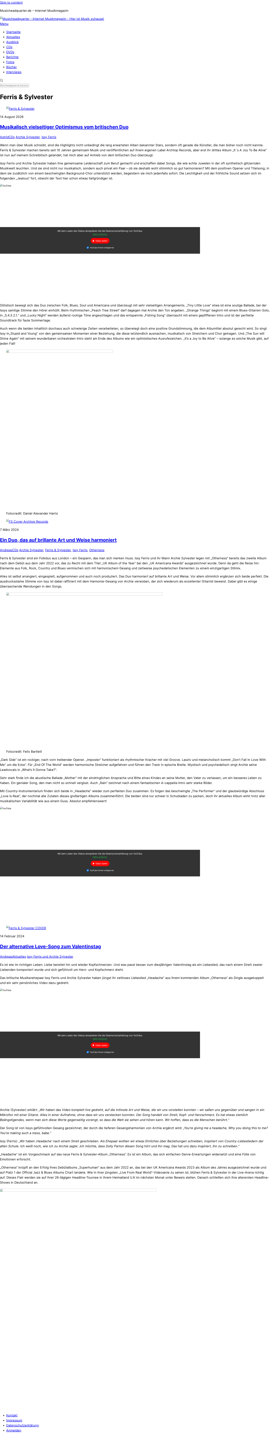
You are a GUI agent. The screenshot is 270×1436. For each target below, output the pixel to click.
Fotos (10, 62)
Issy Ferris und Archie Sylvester (50, 956)
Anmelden (13, 1430)
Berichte (12, 57)
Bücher (11, 67)
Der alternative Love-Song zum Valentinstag (50, 946)
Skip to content (11, 2)
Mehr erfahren (100, 234)
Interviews (13, 72)
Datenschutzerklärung (22, 1425)
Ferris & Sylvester (58, 550)
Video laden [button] (101, 241)
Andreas (6, 550)
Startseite (13, 32)
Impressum (14, 1420)
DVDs (10, 52)
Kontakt (12, 1415)
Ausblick (12, 42)
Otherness (96, 550)
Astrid (4, 137)
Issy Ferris (49, 137)
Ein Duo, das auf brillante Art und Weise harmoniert (58, 540)
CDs (9, 47)
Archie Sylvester (28, 137)
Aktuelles (13, 37)
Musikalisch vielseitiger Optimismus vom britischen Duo (64, 127)
